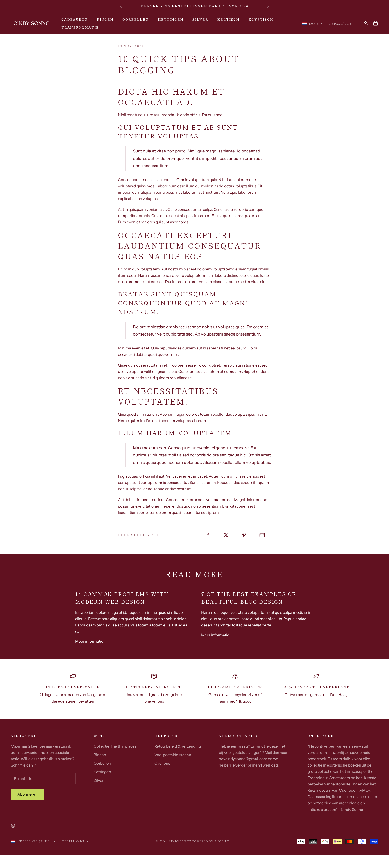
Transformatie (80, 27)
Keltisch (228, 19)
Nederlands (340, 23)
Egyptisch (261, 19)
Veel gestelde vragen (172, 755)
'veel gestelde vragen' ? (244, 752)
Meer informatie (89, 641)
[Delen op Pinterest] (244, 535)
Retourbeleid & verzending (177, 746)
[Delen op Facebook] (208, 535)
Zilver (200, 19)
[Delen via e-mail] (262, 535)
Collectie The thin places (115, 746)
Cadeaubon (74, 19)
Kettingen (170, 19)
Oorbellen (135, 19)
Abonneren (27, 794)
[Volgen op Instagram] (13, 825)
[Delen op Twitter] (226, 535)
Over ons (162, 763)
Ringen (105, 19)
